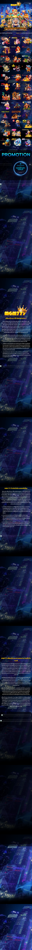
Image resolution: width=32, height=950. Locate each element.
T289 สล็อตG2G (18, 810)
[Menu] (30, 4)
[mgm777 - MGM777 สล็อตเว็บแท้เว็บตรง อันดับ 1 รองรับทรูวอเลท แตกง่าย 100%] (16, 3)
